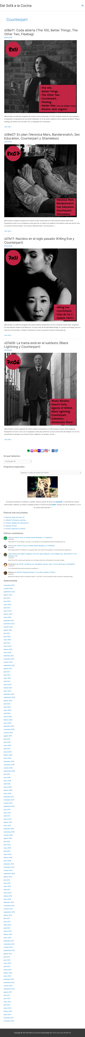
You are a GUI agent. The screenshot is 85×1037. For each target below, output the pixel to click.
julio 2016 (7, 841)
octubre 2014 (8, 909)
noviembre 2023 (9, 585)
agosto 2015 (8, 877)
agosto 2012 (8, 992)
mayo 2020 (7, 710)
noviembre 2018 (9, 764)
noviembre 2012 (9, 982)
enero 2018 (7, 793)
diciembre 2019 (9, 726)
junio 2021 (7, 675)
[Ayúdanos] (42, 487)
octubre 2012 (8, 986)
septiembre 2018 (9, 771)
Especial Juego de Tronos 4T (15, 517)
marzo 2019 (8, 752)
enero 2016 (7, 861)
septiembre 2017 (9, 806)
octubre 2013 (8, 947)
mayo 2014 (7, 925)
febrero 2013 (8, 973)
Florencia (11, 545)
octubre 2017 (8, 803)
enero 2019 (7, 758)
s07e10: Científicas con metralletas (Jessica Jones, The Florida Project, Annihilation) (47, 564)
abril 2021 (7, 681)
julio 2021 (7, 672)
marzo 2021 (7, 684)
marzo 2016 (8, 854)
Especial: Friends (11, 526)
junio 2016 (7, 845)
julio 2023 (7, 598)
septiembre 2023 (9, 592)
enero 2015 (7, 899)
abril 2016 (7, 851)
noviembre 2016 (9, 832)
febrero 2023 (8, 614)
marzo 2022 (8, 646)
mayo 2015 (7, 886)
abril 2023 (7, 608)
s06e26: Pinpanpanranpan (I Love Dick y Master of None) (35, 572)
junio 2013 (7, 960)
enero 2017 (7, 825)
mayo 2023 (7, 604)
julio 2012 (7, 995)
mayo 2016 (7, 848)
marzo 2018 (7, 787)
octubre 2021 (8, 662)
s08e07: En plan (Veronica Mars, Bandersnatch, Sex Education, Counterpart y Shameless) (42, 136)
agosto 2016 (8, 838)
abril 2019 (7, 748)
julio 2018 (7, 774)
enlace (54, 504)
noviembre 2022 (9, 623)
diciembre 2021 (9, 656)
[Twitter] (42, 450)
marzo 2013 (8, 970)
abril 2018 (7, 784)
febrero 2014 (8, 934)
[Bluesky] (49, 450)
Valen (10, 537)
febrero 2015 (8, 896)
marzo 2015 (7, 893)
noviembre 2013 (9, 944)
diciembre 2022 (9, 620)
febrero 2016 (8, 857)
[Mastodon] (56, 450)
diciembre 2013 (9, 941)
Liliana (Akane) (13, 554)
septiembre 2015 (9, 873)
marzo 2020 (8, 716)
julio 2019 (7, 739)
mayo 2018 (7, 781)
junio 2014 (7, 921)
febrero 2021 (8, 688)
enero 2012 (7, 1014)
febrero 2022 (8, 649)
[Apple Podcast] (32, 450)
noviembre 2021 (9, 659)
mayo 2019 (7, 745)
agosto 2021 (8, 668)
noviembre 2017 (9, 800)
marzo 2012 (7, 1008)
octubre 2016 (8, 835)
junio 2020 (7, 707)
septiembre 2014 (9, 912)
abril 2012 (7, 1005)
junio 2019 (7, 742)
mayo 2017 (7, 813)
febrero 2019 (8, 755)
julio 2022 (7, 633)
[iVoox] (35, 450)
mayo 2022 (7, 640)
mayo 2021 (7, 678)
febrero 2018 (8, 790)
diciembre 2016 (9, 828)
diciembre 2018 (9, 761)
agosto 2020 (8, 700)
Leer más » (8, 127)
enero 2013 (7, 976)
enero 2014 (7, 937)
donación (59, 502)
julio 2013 (7, 957)
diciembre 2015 (9, 864)
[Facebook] (53, 450)
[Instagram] (46, 450)
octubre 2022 (8, 627)
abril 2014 (7, 928)
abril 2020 (7, 713)
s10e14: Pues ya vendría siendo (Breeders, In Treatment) (33, 537)
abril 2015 (7, 889)
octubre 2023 (8, 588)
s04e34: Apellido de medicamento (17, 523)
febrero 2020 (8, 720)
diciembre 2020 (9, 694)
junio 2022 (7, 636)
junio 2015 (7, 883)
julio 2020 (7, 704)
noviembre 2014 (9, 905)
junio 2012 (7, 998)
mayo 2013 (7, 963)
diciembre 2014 (9, 902)
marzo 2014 (8, 931)
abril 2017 (7, 816)
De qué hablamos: (12, 456)
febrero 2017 (8, 822)
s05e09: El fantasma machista (15, 520)
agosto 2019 (8, 736)
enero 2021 (7, 691)
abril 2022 (7, 643)
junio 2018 (7, 777)
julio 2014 (7, 918)
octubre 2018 (8, 768)
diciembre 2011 (9, 1018)
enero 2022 (7, 652)
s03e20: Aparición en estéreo (15, 528)
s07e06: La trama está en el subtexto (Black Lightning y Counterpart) (36, 345)
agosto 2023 (8, 595)
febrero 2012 (8, 1011)
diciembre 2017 (9, 797)
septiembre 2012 (9, 989)
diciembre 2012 (9, 979)
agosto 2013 (8, 953)
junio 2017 (7, 809)
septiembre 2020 (9, 697)
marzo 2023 (8, 611)
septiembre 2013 (9, 950)
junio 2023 (7, 601)
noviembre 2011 (9, 1021)
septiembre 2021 (9, 665)
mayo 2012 (7, 1002)
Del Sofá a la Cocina (16, 6)
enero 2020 (7, 723)
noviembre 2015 (9, 867)
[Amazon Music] (39, 450)
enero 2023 (7, 617)
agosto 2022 (8, 630)
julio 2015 (7, 880)
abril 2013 (7, 966)
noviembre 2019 (9, 729)
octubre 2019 (8, 732)
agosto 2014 (8, 915)
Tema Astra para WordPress (61, 1033)
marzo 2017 (7, 819)
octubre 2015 (8, 870)
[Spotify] (28, 450)
